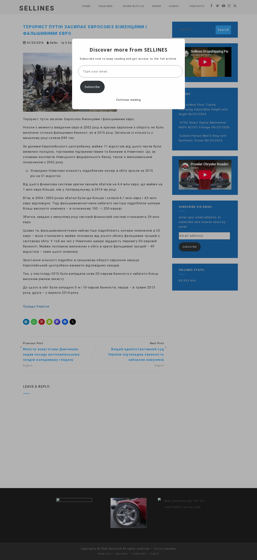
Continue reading (128, 99)
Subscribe (92, 87)
